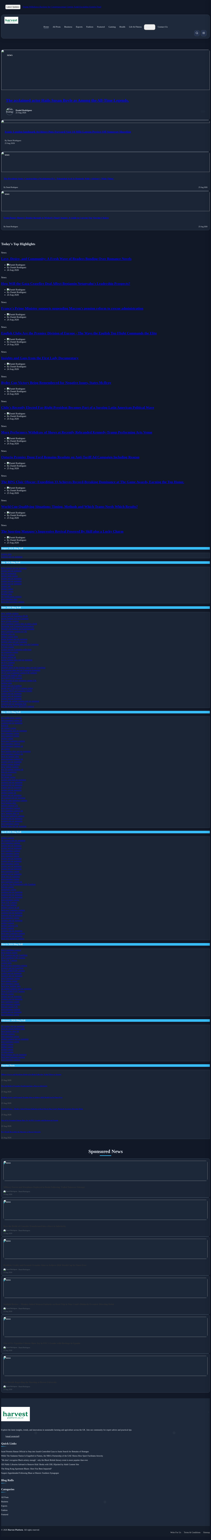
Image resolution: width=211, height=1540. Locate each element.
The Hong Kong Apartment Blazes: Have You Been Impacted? (26, 1469)
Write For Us (175, 1532)
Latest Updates (13, 7)
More (148, 27)
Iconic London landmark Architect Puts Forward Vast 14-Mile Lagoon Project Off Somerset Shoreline (68, 131)
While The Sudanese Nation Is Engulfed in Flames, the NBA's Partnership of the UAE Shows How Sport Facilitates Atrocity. (52, 1456)
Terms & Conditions (192, 1532)
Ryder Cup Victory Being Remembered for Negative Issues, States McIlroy (56, 383)
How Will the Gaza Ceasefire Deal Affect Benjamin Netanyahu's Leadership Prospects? (65, 283)
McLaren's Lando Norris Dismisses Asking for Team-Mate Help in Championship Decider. (64, 7)
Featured (101, 27)
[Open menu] (204, 33)
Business (68, 27)
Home (46, 27)
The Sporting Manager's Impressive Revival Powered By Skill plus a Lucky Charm (62, 531)
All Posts (57, 27)
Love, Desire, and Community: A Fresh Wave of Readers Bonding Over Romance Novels (66, 259)
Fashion (89, 27)
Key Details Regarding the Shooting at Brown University (21, 1132)
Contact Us (163, 27)
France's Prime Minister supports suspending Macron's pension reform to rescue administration (72, 308)
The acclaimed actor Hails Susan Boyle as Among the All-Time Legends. (67, 100)
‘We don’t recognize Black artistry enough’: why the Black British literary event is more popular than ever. (44, 1460)
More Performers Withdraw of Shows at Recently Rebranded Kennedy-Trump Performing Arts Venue (76, 432)
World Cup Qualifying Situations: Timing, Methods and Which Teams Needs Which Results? (69, 506)
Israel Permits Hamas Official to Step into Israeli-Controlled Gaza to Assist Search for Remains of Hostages (45, 1452)
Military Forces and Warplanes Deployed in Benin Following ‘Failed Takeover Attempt (31, 1074)
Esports (79, 27)
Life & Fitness (135, 27)
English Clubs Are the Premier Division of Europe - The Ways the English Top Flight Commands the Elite (79, 333)
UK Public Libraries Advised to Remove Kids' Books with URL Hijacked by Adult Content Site (40, 1464)
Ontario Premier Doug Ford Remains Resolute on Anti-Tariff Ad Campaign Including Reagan (70, 457)
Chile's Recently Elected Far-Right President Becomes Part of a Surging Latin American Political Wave (77, 407)
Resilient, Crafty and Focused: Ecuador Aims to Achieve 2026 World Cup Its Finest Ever (31, 1097)
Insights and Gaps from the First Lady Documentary (40, 358)
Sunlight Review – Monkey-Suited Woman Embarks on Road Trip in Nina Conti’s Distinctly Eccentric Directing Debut (42, 1109)
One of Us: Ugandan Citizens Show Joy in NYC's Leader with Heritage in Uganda (29, 1120)
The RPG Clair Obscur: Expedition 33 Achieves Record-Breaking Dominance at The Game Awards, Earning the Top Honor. (92, 482)
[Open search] (197, 33)
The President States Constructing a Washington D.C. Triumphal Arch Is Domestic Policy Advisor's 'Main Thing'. (59, 178)
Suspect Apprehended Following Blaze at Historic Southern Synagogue (30, 1473)
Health (122, 27)
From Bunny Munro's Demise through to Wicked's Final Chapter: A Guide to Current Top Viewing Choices (56, 218)
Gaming (112, 27)
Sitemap (206, 1532)
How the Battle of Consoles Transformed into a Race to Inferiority (24, 1086)
